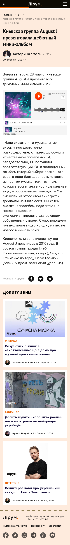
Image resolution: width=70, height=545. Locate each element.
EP (47, 54)
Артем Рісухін (21, 433)
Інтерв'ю (12, 483)
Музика (11, 340)
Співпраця (55, 525)
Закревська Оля (22, 362)
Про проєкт (38, 525)
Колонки (12, 411)
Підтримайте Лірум (15, 525)
